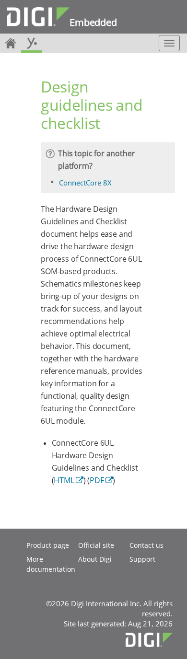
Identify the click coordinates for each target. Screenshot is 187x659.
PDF (97, 480)
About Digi (95, 559)
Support (142, 559)
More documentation (50, 564)
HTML (64, 480)
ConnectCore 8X (85, 182)
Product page (47, 545)
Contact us (146, 545)
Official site (96, 545)
